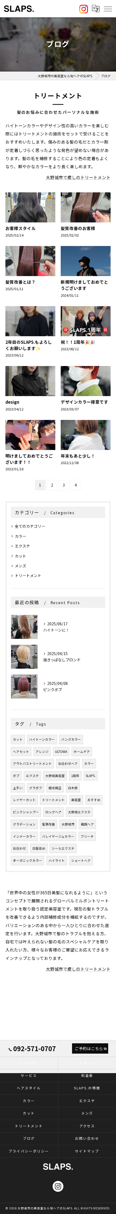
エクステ (22, 546)
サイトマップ (87, 1151)
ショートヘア (81, 860)
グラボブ (35, 788)
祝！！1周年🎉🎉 (78, 342)
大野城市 (68, 824)
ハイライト (57, 860)
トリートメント (28, 575)
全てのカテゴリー (30, 526)
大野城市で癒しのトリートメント (78, 177)
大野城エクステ (79, 812)
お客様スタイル (20, 228)
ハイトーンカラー (42, 739)
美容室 (76, 800)
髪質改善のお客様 (78, 228)
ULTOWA (61, 751)
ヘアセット (21, 751)
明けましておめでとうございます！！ (29, 459)
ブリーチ (87, 836)
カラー (20, 536)
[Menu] (107, 9)
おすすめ (93, 800)
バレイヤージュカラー (58, 836)
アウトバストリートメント (32, 763)
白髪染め (38, 848)
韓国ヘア (87, 824)
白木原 (73, 788)
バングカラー (71, 739)
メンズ (20, 565)
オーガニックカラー (27, 860)
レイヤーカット (24, 800)
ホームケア (82, 751)
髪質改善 (48, 824)
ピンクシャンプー (26, 812)
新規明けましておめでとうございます (84, 285)
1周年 (75, 775)
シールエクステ (63, 848)
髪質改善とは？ (20, 282)
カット (20, 556)
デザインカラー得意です (84, 402)
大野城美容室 (55, 775)
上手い (18, 788)
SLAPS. (90, 775)
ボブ (16, 775)
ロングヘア (53, 812)
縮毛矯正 (55, 788)
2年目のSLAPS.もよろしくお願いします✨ (28, 345)
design (12, 402)
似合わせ (19, 848)
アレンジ (42, 751)
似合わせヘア (68, 763)
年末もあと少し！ (78, 456)
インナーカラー (24, 836)
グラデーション (24, 824)
